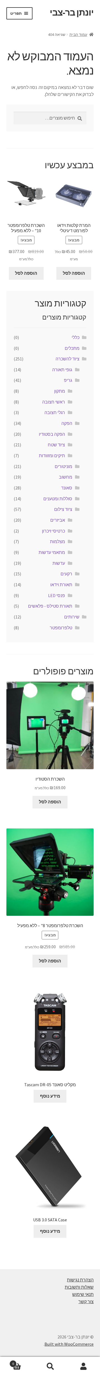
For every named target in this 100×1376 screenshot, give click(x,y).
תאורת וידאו (61, 584)
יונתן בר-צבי (72, 12)
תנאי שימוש (83, 1294)
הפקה (66, 423)
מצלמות (57, 541)
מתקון (59, 391)
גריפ (68, 380)
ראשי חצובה (53, 402)
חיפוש (50, 1366)
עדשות (58, 563)
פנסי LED (56, 595)
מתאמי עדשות (52, 552)
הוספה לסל (74, 273)
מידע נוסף (50, 1096)
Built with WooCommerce (69, 1344)
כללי (75, 337)
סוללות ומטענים (57, 498)
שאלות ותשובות (79, 1287)
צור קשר (86, 1301)
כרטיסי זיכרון (53, 531)
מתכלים (72, 348)
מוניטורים (63, 466)
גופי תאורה (62, 369)
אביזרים (57, 520)
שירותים (71, 617)
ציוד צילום (63, 509)
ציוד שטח (56, 444)
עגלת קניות (22, 1362)
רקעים (66, 573)
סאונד (66, 488)
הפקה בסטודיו (52, 434)
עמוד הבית (78, 34)
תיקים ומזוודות (52, 455)
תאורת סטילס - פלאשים (50, 606)
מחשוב (65, 477)
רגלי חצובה (54, 412)
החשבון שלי (83, 1366)
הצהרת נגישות (80, 1280)
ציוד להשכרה (67, 359)
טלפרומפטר (61, 627)
